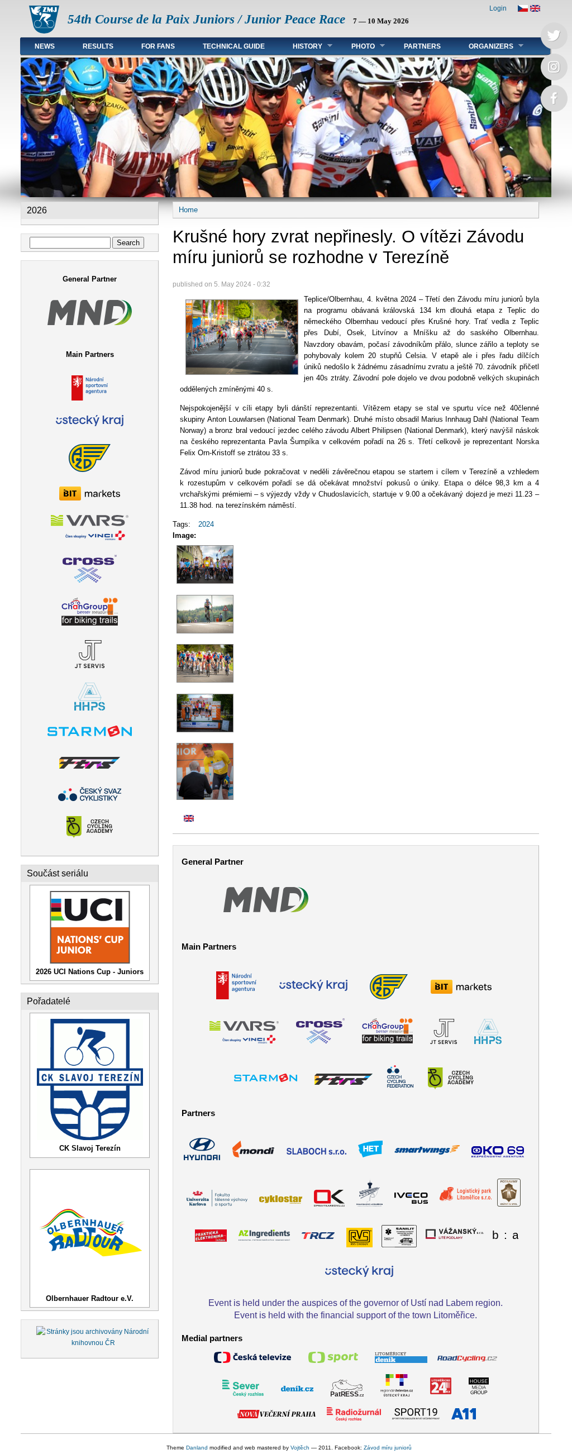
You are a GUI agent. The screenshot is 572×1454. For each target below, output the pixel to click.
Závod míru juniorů (388, 1448)
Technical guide (234, 46)
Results (98, 46)
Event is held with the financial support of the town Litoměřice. (355, 1315)
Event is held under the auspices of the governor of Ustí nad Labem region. (355, 1303)
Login (498, 8)
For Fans (158, 46)
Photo (356, 46)
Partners (422, 46)
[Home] (44, 31)
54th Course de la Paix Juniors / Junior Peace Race (206, 19)
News (45, 46)
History (300, 46)
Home (188, 210)
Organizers (484, 46)
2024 (206, 524)
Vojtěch (299, 1448)
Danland (197, 1448)
